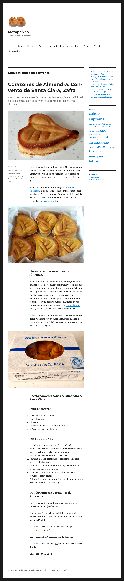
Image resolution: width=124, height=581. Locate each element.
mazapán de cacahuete (99, 137)
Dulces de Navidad (48, 46)
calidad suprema (14, 174)
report (109, 147)
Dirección (34, 543)
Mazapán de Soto (49, 201)
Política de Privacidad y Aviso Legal (32, 570)
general (94, 174)
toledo (93, 161)
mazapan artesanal (95, 134)
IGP (103, 124)
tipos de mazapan (96, 153)
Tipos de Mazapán (15, 170)
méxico (92, 147)
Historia (20, 46)
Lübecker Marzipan (108, 127)
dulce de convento (15, 176)
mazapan (12, 179)
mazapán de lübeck (95, 140)
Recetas (31, 46)
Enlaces (87, 46)
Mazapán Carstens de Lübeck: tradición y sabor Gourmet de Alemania (102, 79)
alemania (92, 109)
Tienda (97, 46)
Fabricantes (66, 46)
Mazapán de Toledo (99, 142)
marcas (91, 131)
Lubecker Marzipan (95, 127)
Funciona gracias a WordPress (59, 570)
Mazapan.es (18, 32)
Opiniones (95, 177)
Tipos (77, 46)
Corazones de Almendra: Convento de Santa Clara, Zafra (45, 87)
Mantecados (14, 51)
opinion (101, 146)
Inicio (10, 46)
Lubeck (108, 124)
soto (113, 147)
